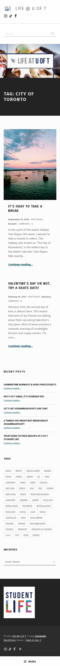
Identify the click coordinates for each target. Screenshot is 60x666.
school (23, 512)
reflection (10, 512)
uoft (17, 535)
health (23, 494)
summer (21, 523)
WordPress (10, 640)
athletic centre (33, 471)
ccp (38, 476)
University (22, 529)
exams (33, 482)
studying (10, 523)
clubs (46, 476)
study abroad (36, 518)
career (29, 476)
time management (38, 523)
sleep (32, 512)
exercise (43, 482)
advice (8, 471)
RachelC (12, 224)
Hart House (11, 494)
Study (23, 518)
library (35, 500)
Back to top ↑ (34, 640)
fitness (22, 488)
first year (10, 488)
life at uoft (48, 500)
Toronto (10, 529)
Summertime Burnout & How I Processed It (30, 384)
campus (19, 476)
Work (26, 535)
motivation (27, 506)
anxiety (19, 471)
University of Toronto (42, 529)
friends (50, 488)
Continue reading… (20, 264)
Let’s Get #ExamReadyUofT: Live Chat (26, 408)
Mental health (12, 506)
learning (24, 500)
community (11, 482)
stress (43, 512)
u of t (8, 535)
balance (47, 471)
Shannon (46, 297)
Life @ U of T (30, 8)
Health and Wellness (39, 494)
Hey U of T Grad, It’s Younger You (24, 396)
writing (36, 535)
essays (23, 482)
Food (32, 488)
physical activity (43, 506)
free (40, 488)
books (8, 476)
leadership (10, 500)
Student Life (11, 518)
